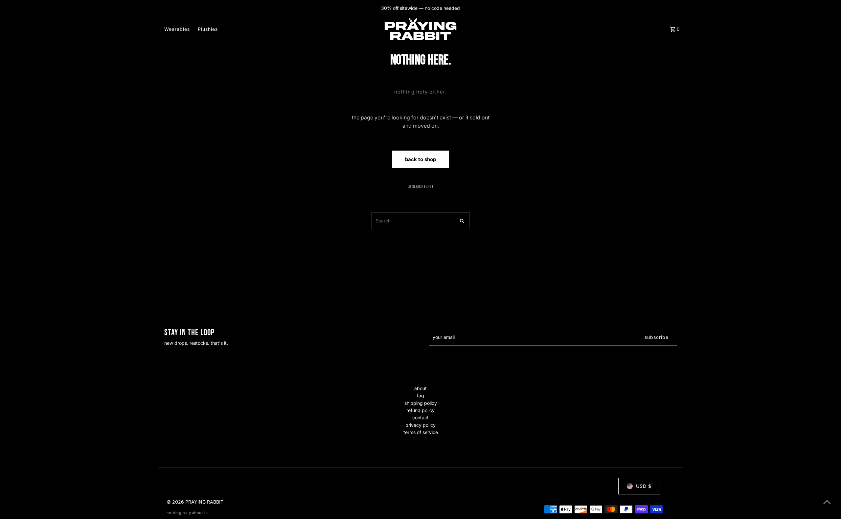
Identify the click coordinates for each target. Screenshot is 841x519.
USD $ (643, 486)
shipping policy (420, 403)
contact (420, 417)
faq (420, 395)
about (420, 388)
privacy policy (420, 425)
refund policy (420, 410)
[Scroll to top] (827, 501)
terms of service (420, 432)
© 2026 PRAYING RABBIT (195, 502)
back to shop (420, 159)
